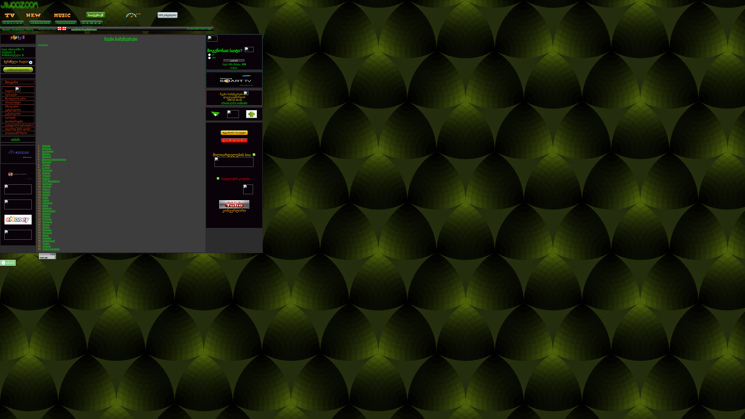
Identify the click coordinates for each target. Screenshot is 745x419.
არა (214, 57)
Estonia (46, 173)
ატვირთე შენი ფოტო (18, 128)
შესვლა (30, 29)
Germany (47, 184)
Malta (45, 205)
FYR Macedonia (51, 181)
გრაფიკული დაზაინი (234, 102)
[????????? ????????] (231, 215)
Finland (46, 175)
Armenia (46, 148)
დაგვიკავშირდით (16, 132)
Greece (46, 189)
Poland (46, 216)
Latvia (45, 200)
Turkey (46, 243)
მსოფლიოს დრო (15, 98)
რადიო (10, 90)
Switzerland (48, 241)
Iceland (46, 192)
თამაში (16, 139)
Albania (46, 146)
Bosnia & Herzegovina (54, 159)
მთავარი (6, 29)
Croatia (46, 165)
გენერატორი (13, 113)
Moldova (47, 208)
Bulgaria (46, 162)
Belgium (46, 156)
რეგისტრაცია (18, 29)
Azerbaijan (48, 151)
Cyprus (46, 167)
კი (213, 54)
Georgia (46, 186)
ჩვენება (233, 68)
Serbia (45, 227)
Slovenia (47, 232)
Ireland (46, 194)
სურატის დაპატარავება (14, 119)
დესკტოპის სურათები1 (19, 125)
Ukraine (46, 246)
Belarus (46, 154)
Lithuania (47, 203)
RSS (209, 29)
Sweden (46, 238)
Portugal (46, 219)
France (46, 178)
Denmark (47, 170)
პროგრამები (13, 102)
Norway (46, 213)
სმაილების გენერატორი (13, 108)
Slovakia (47, 230)
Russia (46, 224)
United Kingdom (51, 249)
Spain (45, 235)
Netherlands (48, 211)
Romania (47, 222)
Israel (45, 197)
